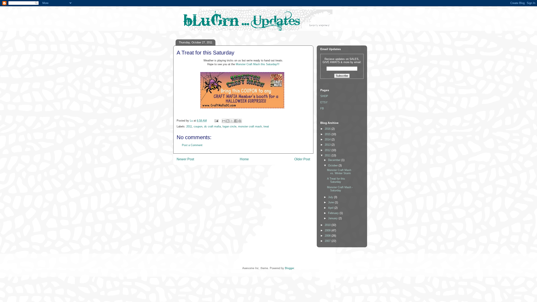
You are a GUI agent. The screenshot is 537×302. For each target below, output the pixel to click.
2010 (328, 225)
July (331, 197)
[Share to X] (232, 121)
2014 (328, 139)
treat (266, 126)
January (333, 218)
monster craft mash (250, 126)
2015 (328, 134)
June (331, 202)
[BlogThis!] (228, 121)
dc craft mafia (212, 126)
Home (244, 159)
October (333, 165)
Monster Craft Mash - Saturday (340, 189)
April (331, 207)
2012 (328, 150)
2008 (328, 235)
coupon (198, 126)
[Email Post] (216, 120)
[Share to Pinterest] (240, 121)
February (334, 213)
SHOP (324, 96)
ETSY (324, 102)
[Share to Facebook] (236, 121)
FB (322, 108)
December (334, 160)
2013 (328, 144)
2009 (328, 230)
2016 (328, 128)
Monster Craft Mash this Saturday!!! (257, 64)
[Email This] (224, 121)
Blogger (289, 268)
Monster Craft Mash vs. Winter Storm (339, 171)
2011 (189, 126)
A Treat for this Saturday (336, 180)
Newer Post (185, 159)
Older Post (302, 159)
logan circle (229, 126)
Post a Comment (192, 145)
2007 (328, 240)
